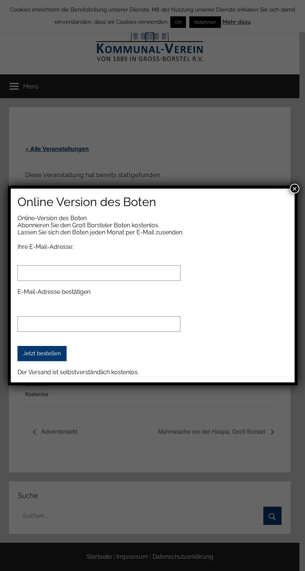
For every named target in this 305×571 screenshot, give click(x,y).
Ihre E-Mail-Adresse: (45, 246)
